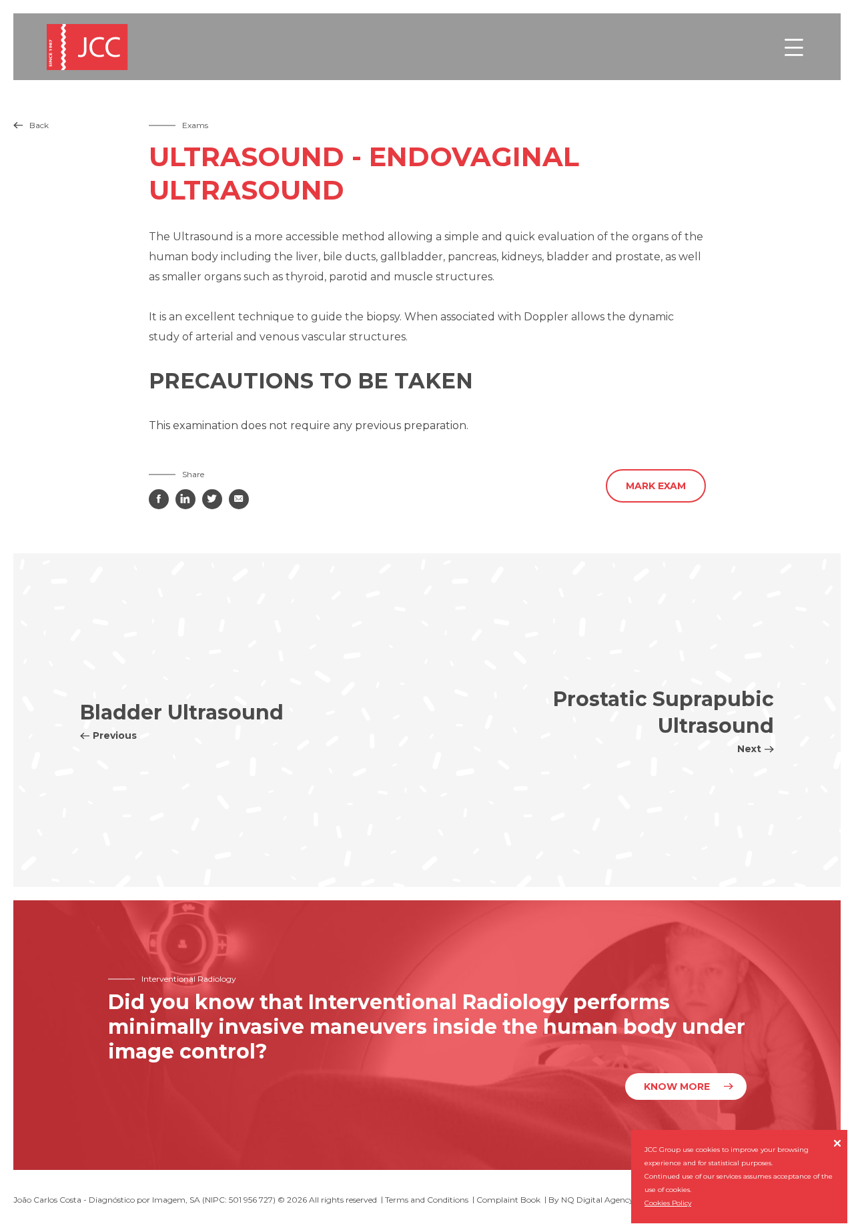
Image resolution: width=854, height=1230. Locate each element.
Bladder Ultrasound (182, 720)
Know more (677, 1087)
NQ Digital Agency (597, 1200)
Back (31, 125)
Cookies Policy (668, 1203)
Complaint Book (508, 1200)
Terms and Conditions (426, 1200)
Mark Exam (656, 486)
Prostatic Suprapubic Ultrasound (663, 721)
